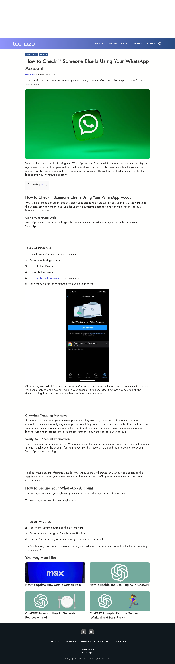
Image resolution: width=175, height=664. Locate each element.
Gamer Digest (87, 652)
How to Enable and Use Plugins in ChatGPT (120, 585)
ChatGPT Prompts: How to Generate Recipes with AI (50, 615)
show (43, 184)
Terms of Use (70, 641)
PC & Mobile (100, 44)
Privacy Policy (87, 641)
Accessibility (105, 641)
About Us (150, 44)
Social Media (31, 55)
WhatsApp (43, 55)
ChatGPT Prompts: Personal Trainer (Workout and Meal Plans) (114, 615)
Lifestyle (124, 44)
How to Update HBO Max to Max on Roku (53, 585)
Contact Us (121, 641)
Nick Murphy (30, 74)
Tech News (137, 44)
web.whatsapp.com (48, 278)
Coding (113, 44)
